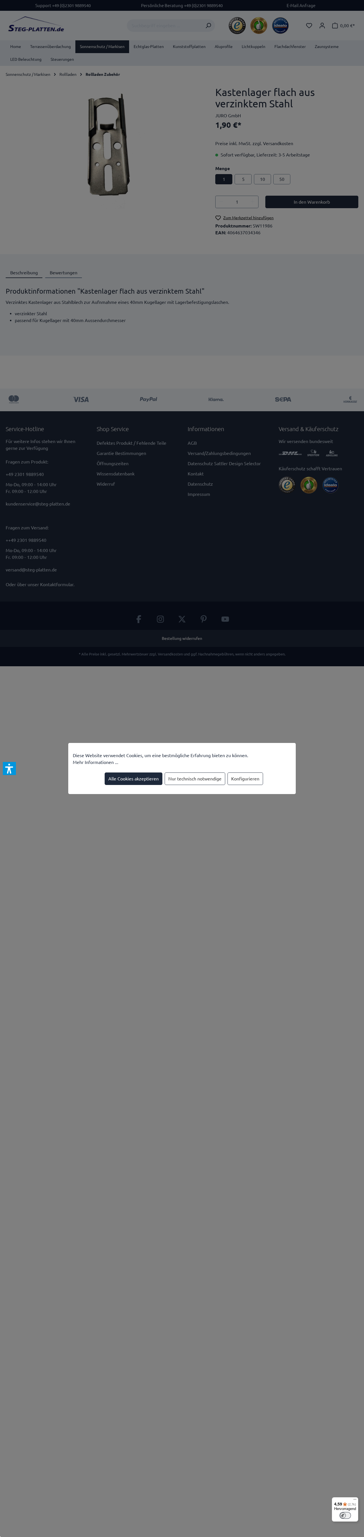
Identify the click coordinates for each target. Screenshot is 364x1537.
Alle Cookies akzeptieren (133, 778)
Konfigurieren (245, 778)
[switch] (345, 1515)
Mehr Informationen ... (95, 762)
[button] (9, 768)
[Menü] (354, 1500)
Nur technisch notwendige (195, 778)
